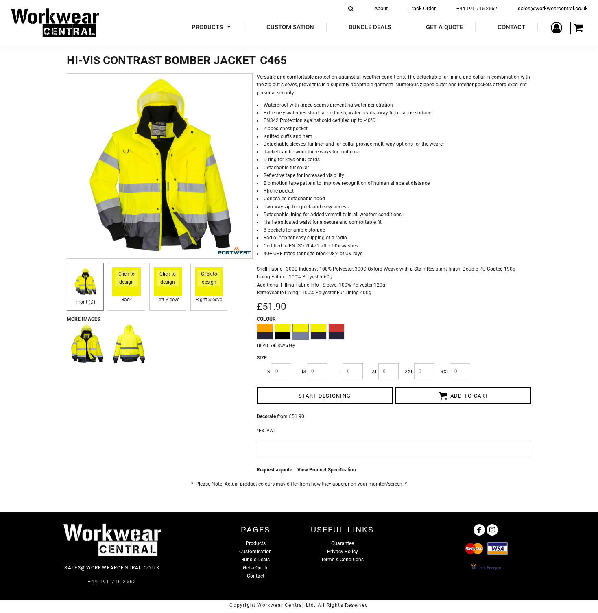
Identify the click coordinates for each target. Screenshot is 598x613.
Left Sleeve (167, 299)
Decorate (266, 416)
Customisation (255, 551)
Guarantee (342, 543)
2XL (409, 371)
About (381, 8)
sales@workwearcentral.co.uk (553, 8)
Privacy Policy (342, 551)
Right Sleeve (209, 299)
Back (126, 299)
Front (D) (85, 302)
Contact (255, 576)
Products (256, 543)
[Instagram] (492, 530)
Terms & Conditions (342, 560)
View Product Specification (326, 470)
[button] (212, 27)
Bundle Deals (255, 560)
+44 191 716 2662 (476, 8)
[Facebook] (479, 530)
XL (375, 371)
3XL (445, 371)
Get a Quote (255, 568)
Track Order (422, 8)
